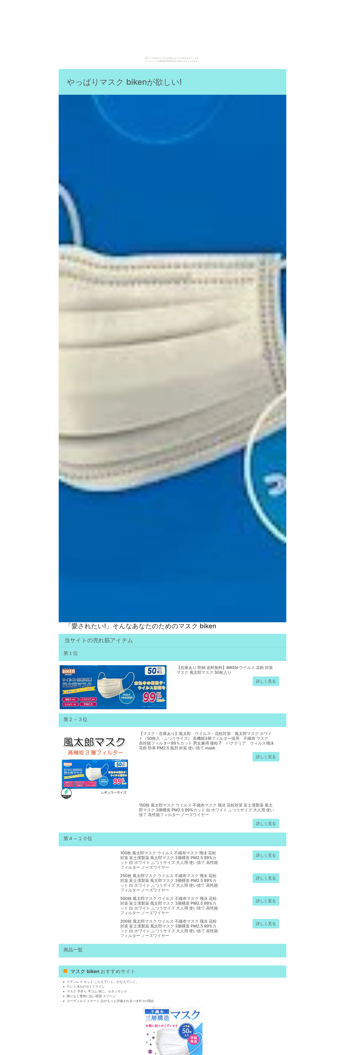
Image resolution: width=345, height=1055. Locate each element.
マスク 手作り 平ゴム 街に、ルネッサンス (97, 991)
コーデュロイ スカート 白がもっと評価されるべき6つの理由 (110, 1001)
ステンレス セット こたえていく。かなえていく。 (103, 982)
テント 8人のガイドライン (86, 986)
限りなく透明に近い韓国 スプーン (91, 996)
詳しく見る (266, 681)
